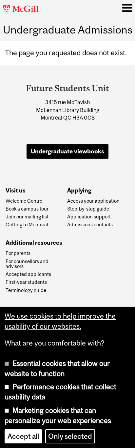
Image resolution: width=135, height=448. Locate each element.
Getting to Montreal (27, 224)
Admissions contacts (90, 224)
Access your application (93, 201)
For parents (18, 253)
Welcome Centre (24, 201)
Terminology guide (26, 290)
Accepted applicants (28, 274)
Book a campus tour (27, 209)
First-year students (26, 282)
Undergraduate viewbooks (67, 151)
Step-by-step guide (88, 209)
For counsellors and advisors (27, 264)
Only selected (70, 436)
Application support (89, 216)
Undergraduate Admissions (67, 29)
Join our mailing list (27, 216)
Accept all (23, 436)
